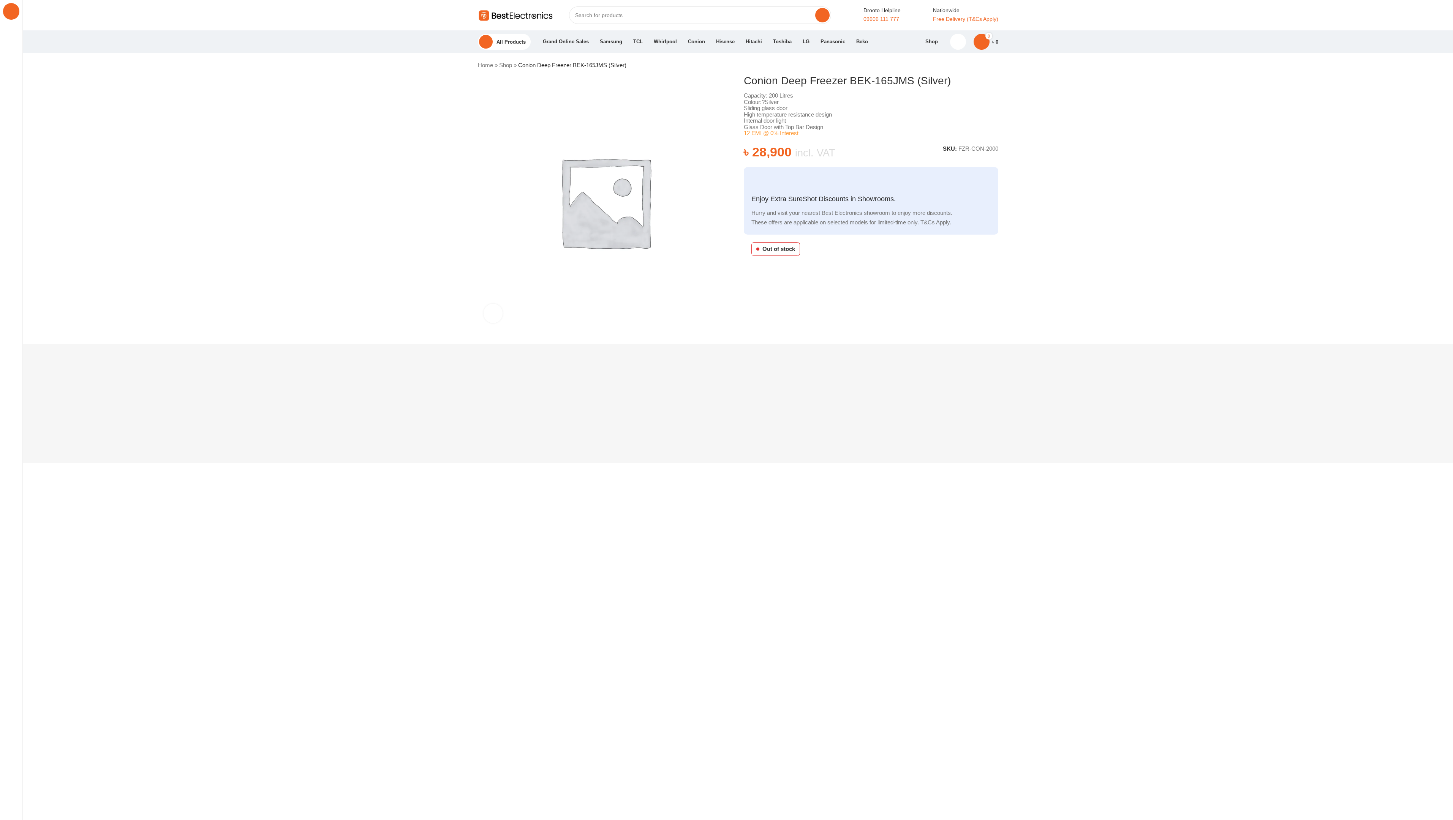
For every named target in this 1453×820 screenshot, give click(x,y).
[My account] (958, 41)
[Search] (822, 15)
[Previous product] (975, 66)
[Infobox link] (956, 15)
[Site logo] (516, 14)
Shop (506, 65)
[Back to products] (984, 66)
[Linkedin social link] (986, 290)
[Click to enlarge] (493, 313)
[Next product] (993, 66)
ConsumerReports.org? (603, 694)
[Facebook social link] (977, 290)
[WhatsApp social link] (995, 290)
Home (486, 65)
